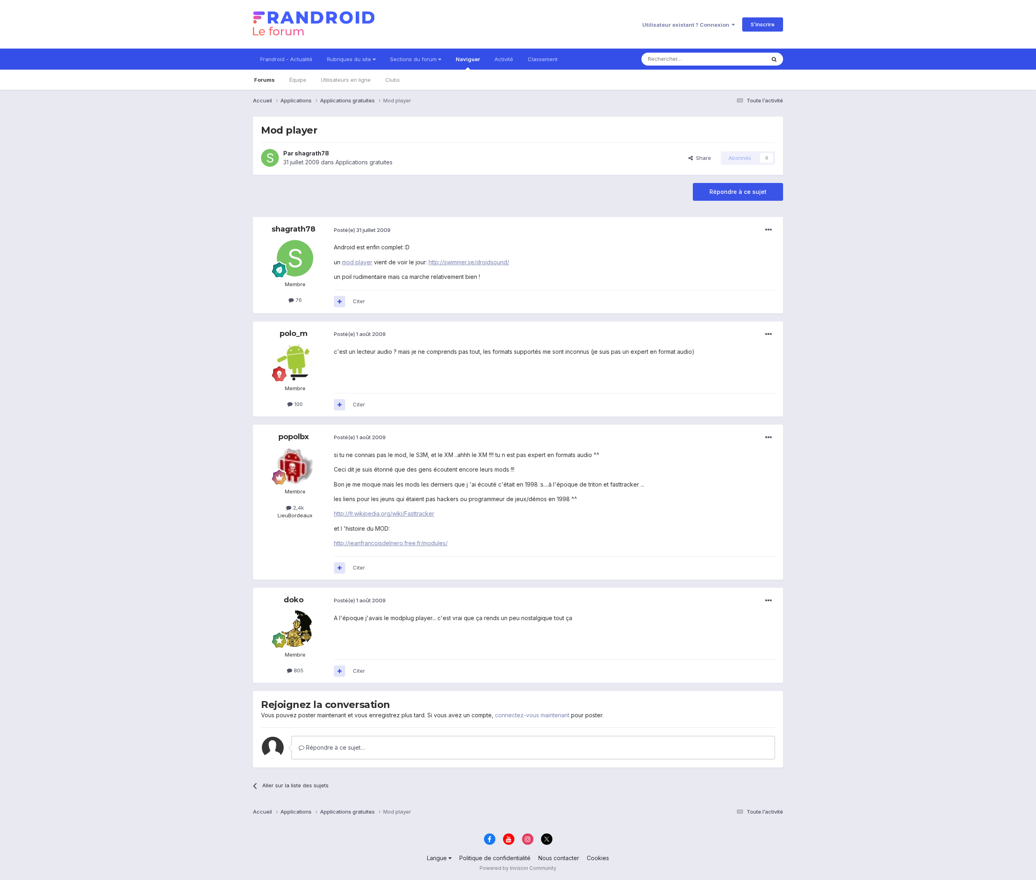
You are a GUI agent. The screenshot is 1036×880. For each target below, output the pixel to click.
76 (298, 300)
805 (298, 670)
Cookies (598, 857)
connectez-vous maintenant (532, 715)
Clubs (392, 80)
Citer (359, 301)
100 (298, 404)
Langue (437, 857)
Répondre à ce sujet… (334, 747)
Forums (264, 80)
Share (702, 158)
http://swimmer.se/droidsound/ (469, 262)
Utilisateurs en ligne (346, 80)
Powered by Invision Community (518, 868)
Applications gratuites (364, 162)
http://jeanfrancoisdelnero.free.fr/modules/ (391, 543)
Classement (543, 59)
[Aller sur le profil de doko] (295, 628)
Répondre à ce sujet (737, 191)
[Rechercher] (774, 59)
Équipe (297, 80)
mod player (357, 262)
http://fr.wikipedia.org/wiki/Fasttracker (384, 513)
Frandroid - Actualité (286, 59)
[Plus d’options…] (768, 230)
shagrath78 (312, 153)
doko (294, 599)
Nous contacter (558, 857)
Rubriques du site (350, 59)
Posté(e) (362, 230)
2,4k (297, 507)
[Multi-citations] (339, 301)
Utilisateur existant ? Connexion (687, 24)
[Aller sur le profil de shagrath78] (270, 158)
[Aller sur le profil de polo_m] (295, 362)
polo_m (294, 333)
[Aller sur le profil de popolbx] (295, 465)
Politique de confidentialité (495, 857)
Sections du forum (414, 59)
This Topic (741, 59)
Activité (504, 59)
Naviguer (468, 59)
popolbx (293, 436)
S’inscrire (763, 24)
